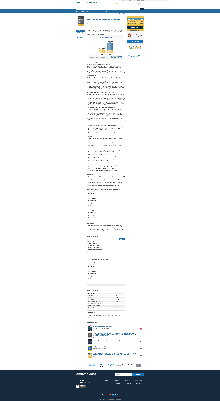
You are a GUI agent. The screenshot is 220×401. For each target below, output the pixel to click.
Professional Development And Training (114, 315)
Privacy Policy (108, 398)
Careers (106, 382)
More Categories (137, 11)
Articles (136, 385)
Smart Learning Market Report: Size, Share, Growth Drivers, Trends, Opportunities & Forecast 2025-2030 (113, 340)
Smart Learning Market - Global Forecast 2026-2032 (103, 326)
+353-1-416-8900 (130, 4)
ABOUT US (123, 0)
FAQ (134, 0)
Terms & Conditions (114, 398)
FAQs (126, 382)
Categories (117, 380)
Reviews (106, 383)
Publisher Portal (138, 382)
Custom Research (118, 383)
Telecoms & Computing (119, 11)
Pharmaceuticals (85, 11)
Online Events (137, 383)
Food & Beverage (124, 11)
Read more (106, 285)
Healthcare (78, 11)
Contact (126, 380)
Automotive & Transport (113, 11)
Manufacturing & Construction (98, 11)
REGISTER (138, 374)
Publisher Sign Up (138, 380)
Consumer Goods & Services (130, 11)
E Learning (90, 315)
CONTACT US (129, 0)
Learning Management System (99, 315)
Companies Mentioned (81, 34)
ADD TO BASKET (135, 27)
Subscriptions (117, 385)
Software (89, 317)
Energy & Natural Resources (106, 11)
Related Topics (79, 35)
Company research (118, 382)
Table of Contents (80, 32)
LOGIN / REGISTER (141, 0)
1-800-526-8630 (122, 5)
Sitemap (104, 398)
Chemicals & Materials (92, 11)
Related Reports (80, 37)
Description (79, 30)
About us (106, 380)
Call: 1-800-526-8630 (135, 39)
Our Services (142, 11)
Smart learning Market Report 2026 (99, 346)
